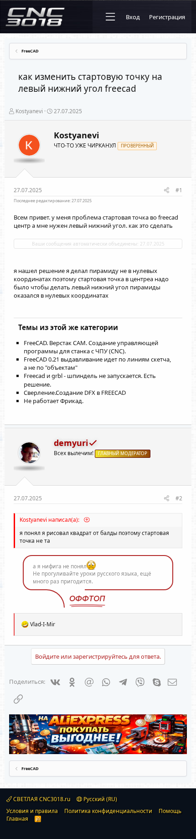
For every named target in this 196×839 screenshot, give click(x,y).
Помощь (170, 811)
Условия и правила (32, 811)
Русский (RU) (99, 799)
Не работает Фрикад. (53, 401)
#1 (178, 190)
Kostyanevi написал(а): (50, 520)
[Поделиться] (166, 190)
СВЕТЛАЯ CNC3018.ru (41, 799)
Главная (17, 819)
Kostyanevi (29, 111)
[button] (110, 16)
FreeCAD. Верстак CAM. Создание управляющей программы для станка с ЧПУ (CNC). (91, 347)
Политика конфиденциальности (108, 811)
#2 (178, 498)
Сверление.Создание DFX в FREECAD (75, 392)
